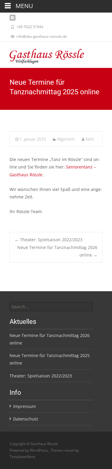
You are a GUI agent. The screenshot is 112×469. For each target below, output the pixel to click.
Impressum (24, 406)
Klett (89, 139)
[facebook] (13, 19)
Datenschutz (25, 419)
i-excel (69, 450)
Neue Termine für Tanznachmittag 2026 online (57, 251)
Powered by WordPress (29, 450)
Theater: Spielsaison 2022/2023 (48, 239)
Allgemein (66, 139)
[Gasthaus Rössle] (42, 54)
